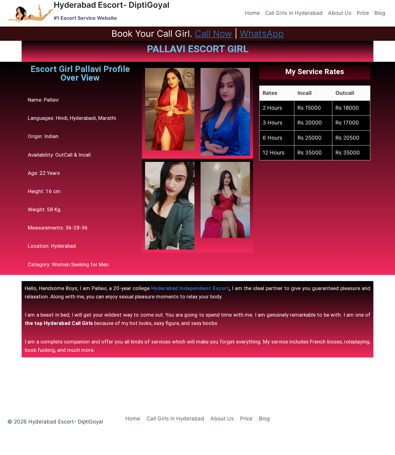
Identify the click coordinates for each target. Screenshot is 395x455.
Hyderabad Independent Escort (190, 288)
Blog (379, 13)
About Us (339, 13)
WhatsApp (262, 33)
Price (363, 13)
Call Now (213, 33)
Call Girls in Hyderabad (294, 13)
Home (252, 13)
